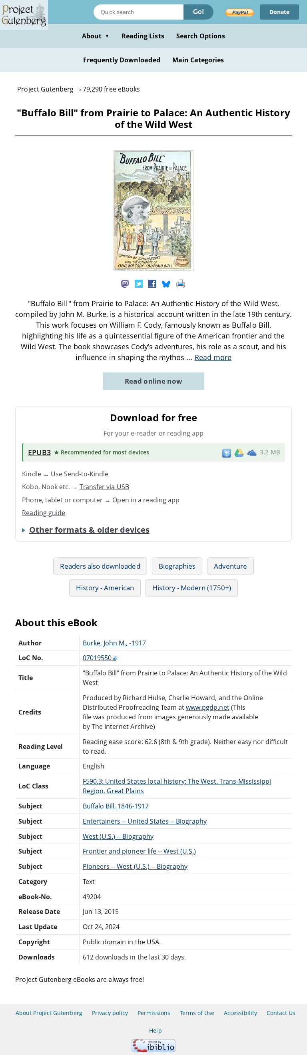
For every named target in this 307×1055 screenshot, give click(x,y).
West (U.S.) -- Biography (118, 836)
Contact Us (281, 1013)
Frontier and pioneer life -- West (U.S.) (139, 851)
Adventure (230, 566)
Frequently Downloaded (121, 60)
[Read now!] (153, 268)
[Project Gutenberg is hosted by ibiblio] (153, 1050)
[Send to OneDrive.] (252, 452)
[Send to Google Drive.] (239, 452)
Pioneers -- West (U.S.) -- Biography (135, 866)
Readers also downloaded (100, 566)
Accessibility (240, 1013)
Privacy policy (110, 1013)
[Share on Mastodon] (125, 283)
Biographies (177, 566)
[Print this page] (180, 283)
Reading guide (43, 512)
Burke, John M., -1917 (114, 643)
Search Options (200, 36)
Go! (198, 11)
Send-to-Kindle (86, 474)
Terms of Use (197, 1013)
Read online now (154, 381)
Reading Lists (143, 36)
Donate (279, 12)
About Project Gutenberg (49, 1013)
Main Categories (198, 60)
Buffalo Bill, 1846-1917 (116, 806)
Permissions (154, 1013)
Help (155, 1030)
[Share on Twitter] (139, 283)
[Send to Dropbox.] (226, 453)
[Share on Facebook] (152, 283)
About (96, 36)
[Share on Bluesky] (166, 283)
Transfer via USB (104, 486)
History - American (105, 587)
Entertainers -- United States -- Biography (145, 821)
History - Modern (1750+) (191, 587)
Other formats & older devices (89, 530)
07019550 (98, 657)
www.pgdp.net (207, 707)
